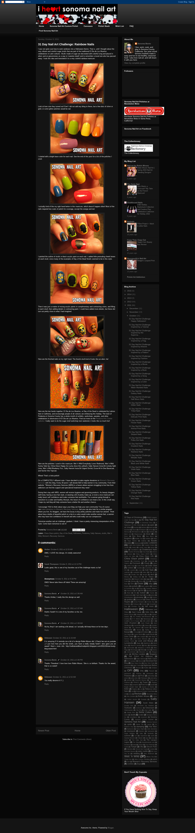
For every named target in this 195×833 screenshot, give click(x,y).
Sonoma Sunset (151, 722)
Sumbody (151, 733)
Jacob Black (138, 625)
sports (149, 724)
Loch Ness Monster (140, 639)
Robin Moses (143, 696)
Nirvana (138, 667)
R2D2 (126, 689)
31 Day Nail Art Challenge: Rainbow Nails (140, 450)
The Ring (136, 742)
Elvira (141, 581)
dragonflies (127, 579)
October (133, 316)
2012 (129, 302)
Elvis (147, 581)
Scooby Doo (128, 705)
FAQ (131, 26)
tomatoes (127, 744)
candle (126, 547)
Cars (125, 549)
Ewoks (126, 586)
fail (135, 588)
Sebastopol (149, 708)
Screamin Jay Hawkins (145, 705)
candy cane (143, 547)
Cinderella (151, 561)
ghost (153, 595)
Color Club (152, 565)
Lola (152, 639)
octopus (154, 667)
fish (142, 590)
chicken (129, 554)
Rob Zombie (131, 696)
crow (140, 570)
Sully (141, 733)
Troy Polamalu (150, 744)
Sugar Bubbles (129, 733)
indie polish (146, 621)
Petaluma (85, 533)
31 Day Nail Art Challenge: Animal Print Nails (140, 427)
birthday (152, 532)
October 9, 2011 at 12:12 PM (70, 564)
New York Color (149, 663)
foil (135, 593)
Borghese (128, 538)
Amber (47, 549)
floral (128, 593)
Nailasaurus (128, 659)
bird (145, 532)
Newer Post (43, 731)
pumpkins (135, 684)
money (155, 650)
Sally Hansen (95, 533)
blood (148, 534)
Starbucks (130, 729)
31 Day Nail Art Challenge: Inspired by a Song (140, 375)
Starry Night (140, 729)
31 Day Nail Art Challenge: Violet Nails (140, 468)
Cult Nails (149, 570)
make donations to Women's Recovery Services (59, 509)
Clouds (147, 563)
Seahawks (128, 708)
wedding (136, 753)
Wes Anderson (149, 753)
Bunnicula (138, 543)
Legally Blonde (150, 634)
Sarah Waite (148, 703)
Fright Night (139, 595)
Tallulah (140, 738)
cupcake (127, 572)
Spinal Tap (139, 724)
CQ (125, 570)
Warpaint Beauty (129, 751)
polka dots (134, 678)
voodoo (152, 749)
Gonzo (155, 597)
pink (136, 676)
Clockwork (136, 563)
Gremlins (127, 604)
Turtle (126, 747)
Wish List (119, 26)
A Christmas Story (146, 522)
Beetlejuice (142, 529)
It (153, 621)
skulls (104, 533)
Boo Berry (150, 536)
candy (134, 547)
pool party (153, 678)
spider (129, 724)
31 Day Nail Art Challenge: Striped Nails (140, 433)
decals (145, 574)
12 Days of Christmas (133, 517)
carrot (152, 547)
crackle (132, 570)
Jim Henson (136, 627)
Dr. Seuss (149, 577)
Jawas (147, 625)
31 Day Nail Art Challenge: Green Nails (140, 480)
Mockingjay (134, 650)
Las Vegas (127, 634)
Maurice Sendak (136, 645)
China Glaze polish (51, 533)
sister (126, 715)
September (134, 503)
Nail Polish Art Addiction (141, 656)
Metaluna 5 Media (144, 647)
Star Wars (153, 727)
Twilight (134, 747)
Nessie (140, 661)
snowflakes (133, 717)
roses (155, 696)
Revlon (137, 693)
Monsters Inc (143, 652)
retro (130, 694)
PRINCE (136, 682)
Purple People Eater (131, 687)
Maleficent (147, 643)
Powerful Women (140, 680)
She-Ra (138, 710)
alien (145, 525)
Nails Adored (141, 658)
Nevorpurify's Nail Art (136, 258)
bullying (143, 541)
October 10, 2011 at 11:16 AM (64, 638)
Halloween (77, 533)
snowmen (144, 717)
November (134, 312)
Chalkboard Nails (135, 202)
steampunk (131, 731)
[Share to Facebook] (81, 530)
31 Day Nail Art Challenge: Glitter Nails (140, 404)
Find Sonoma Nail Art (48, 31)
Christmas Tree (138, 561)
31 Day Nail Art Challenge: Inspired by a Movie (140, 363)
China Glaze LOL (146, 556)
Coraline (139, 568)
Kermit (139, 630)
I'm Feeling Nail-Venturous (142, 616)
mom (148, 650)
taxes (126, 740)
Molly (142, 650)
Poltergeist (144, 678)
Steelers (141, 731)
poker (126, 678)
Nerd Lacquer (131, 661)
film (137, 590)
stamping (140, 726)
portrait (129, 680)
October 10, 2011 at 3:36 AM (72, 594)
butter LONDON (150, 543)
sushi (152, 735)
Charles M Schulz (134, 552)
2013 (129, 298)
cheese (154, 552)
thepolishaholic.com (148, 742)
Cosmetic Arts (149, 568)
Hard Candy (136, 612)
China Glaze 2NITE (142, 554)
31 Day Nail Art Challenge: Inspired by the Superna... (140, 332)
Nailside (130, 221)
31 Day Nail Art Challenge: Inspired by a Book (140, 369)
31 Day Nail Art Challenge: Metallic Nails (140, 456)
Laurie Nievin (138, 634)
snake (141, 715)
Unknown (48, 638)
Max (145, 645)
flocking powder (152, 590)
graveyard (139, 599)
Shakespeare (128, 710)
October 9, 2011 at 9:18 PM (65, 579)
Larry (153, 632)
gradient (130, 600)
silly (156, 710)
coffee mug (130, 565)
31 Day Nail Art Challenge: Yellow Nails (140, 486)
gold (148, 597)
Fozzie (152, 593)
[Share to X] (78, 530)
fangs (141, 588)
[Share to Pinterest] (83, 530)
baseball (127, 529)
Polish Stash (104, 26)
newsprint (127, 665)
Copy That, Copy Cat (136, 240)
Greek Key (150, 602)
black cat (127, 534)
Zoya (139, 764)
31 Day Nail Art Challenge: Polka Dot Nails (140, 439)
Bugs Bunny (132, 541)
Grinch (144, 604)
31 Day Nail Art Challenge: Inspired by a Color (140, 380)
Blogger (111, 828)
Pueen (145, 682)
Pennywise (149, 673)
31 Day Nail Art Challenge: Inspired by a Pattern (140, 351)
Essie (140, 583)
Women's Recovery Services (53, 536)
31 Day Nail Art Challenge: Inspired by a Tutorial (140, 326)
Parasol (151, 671)
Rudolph (143, 699)
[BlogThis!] (76, 530)
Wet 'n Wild (131, 756)
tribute (141, 744)
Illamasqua (147, 619)
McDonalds (130, 647)
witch (155, 759)
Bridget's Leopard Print (146, 261)
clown (155, 563)
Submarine (151, 731)
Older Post (111, 731)
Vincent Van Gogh (141, 749)
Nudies (146, 667)
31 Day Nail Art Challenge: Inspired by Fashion (140, 357)
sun (136, 735)
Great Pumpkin (139, 602)
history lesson (129, 614)
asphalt (136, 527)
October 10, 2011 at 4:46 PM (72, 660)
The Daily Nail (133, 184)
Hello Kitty (149, 612)
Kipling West (149, 630)
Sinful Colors (145, 712)
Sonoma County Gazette (144, 719)
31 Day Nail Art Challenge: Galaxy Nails (140, 392)
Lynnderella (128, 643)
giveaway (139, 597)
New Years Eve (136, 663)
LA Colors (144, 632)
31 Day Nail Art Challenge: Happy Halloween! (140, 320)
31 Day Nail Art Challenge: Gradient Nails (140, 445)
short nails (147, 710)
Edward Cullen (139, 579)
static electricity (152, 729)
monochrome (131, 652)
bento (150, 529)
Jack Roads (145, 623)
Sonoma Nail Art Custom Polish (64, 26)
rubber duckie (132, 699)
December (134, 308)
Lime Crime (128, 636)
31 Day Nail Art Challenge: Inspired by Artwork (140, 345)
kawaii (146, 627)
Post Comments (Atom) (82, 739)
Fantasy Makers (151, 588)
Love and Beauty (145, 641)
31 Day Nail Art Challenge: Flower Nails (140, 421)
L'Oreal (135, 632)
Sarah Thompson (51, 564)
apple (152, 525)
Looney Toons (129, 641)
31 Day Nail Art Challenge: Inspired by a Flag (140, 340)
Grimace (136, 604)
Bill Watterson (136, 532)
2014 (129, 294)
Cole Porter (141, 565)
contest (130, 568)
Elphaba (133, 581)
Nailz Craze (152, 659)
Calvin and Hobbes (134, 545)
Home (41, 26)
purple (153, 684)
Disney (126, 577)
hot (148, 614)
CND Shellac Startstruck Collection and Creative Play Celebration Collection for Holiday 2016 (145, 209)
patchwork (127, 673)
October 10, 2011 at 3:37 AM (72, 608)
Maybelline (153, 645)
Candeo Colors (149, 545)
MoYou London (138, 654)
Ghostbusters (128, 597)
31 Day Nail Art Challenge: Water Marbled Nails (140, 386)
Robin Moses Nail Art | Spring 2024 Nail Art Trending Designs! (145, 170)
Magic (138, 643)
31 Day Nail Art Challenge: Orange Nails (140, 491)
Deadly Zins (135, 574)
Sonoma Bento (50, 594)
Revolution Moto (152, 694)
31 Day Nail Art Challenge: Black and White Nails (140, 462)
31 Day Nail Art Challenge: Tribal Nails (140, 410)
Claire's (126, 563)
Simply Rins (131, 712)
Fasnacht (130, 590)
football (142, 593)
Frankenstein (128, 595)
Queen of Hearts (148, 687)
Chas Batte (146, 552)
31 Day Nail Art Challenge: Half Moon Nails (140, 398)
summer (127, 736)
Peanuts (138, 673)
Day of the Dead (66, 533)
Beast (134, 529)
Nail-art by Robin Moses (138, 166)
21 (137, 520)
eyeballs (134, 586)
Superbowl (143, 735)
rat (141, 689)
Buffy (155, 538)
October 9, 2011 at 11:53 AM (62, 549)
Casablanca (135, 549)
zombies (130, 764)
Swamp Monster (129, 738)
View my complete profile (134, 63)
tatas (153, 738)
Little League (141, 636)
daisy (144, 572)
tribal (134, 744)
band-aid (152, 527)
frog (147, 595)
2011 (129, 305)
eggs (148, 579)
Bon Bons (136, 536)
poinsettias (151, 676)
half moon (149, 606)
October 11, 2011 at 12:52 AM (64, 677)
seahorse (139, 708)
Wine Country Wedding (142, 759)
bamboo (143, 527)
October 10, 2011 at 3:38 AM (72, 623)
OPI (129, 670)
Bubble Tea (138, 538)
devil (152, 574)
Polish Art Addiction (136, 277)
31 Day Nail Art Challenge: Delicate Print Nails (140, 415)
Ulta (141, 747)
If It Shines (136, 619)
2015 (129, 291)
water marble (143, 751)
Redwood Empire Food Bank (145, 691)
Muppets (153, 654)
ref (125, 694)
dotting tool (137, 577)
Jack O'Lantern (130, 623)
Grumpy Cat (135, 606)
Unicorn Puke (151, 747)
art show (127, 527)
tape (147, 738)
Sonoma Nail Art (132, 722)
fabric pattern (145, 586)
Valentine (130, 749)
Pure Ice (144, 685)
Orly (142, 671)
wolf (128, 761)
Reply (46, 556)
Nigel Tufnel (137, 665)
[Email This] (73, 530)
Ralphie (134, 689)
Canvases (88, 26)
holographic (140, 614)
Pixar (142, 676)
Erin (132, 584)
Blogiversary (138, 534)
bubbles (148, 538)
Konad (127, 632)
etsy (151, 583)
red (132, 691)
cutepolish (136, 572)
